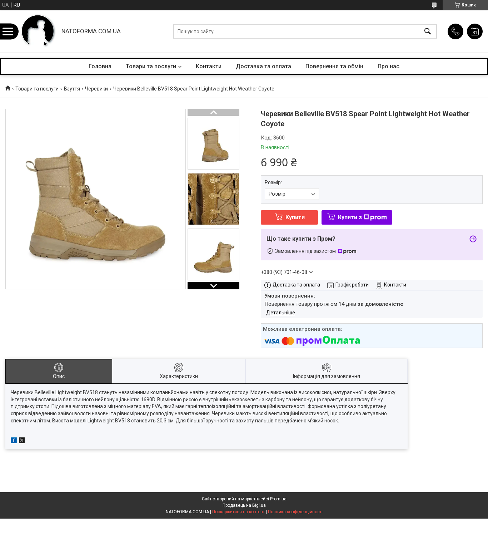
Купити (295, 217)
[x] (22, 441)
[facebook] (14, 441)
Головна (100, 66)
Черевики (96, 89)
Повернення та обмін (334, 66)
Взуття (72, 89)
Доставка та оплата (263, 66)
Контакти (208, 66)
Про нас (388, 66)
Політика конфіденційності (295, 511)
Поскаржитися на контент (238, 511)
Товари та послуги (151, 66)
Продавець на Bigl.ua (244, 505)
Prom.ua (278, 498)
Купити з (350, 217)
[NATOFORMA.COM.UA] (38, 31)
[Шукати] (427, 31)
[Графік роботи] (475, 31)
